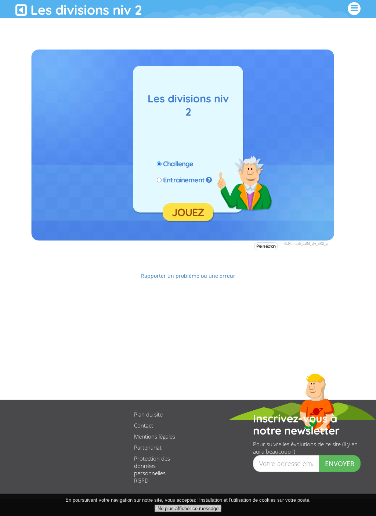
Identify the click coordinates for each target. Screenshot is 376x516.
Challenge (178, 163)
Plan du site (148, 414)
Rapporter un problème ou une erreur (188, 275)
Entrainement (184, 179)
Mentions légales (154, 436)
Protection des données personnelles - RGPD (152, 469)
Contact (143, 425)
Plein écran (266, 246)
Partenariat (148, 447)
